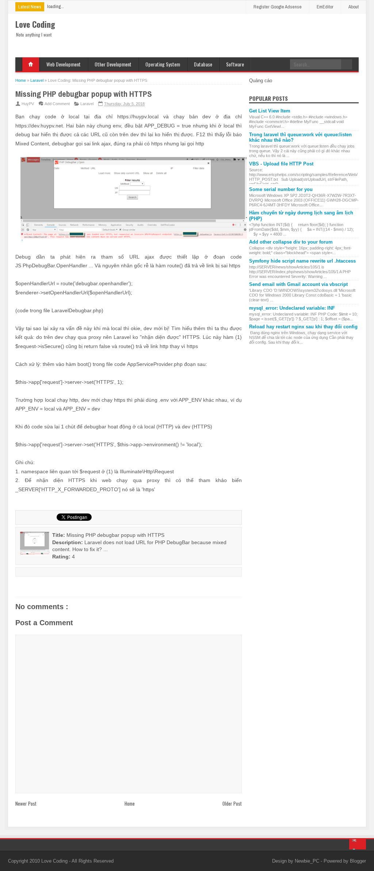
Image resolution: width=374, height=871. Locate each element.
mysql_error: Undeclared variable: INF (292, 308)
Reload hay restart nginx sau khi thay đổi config (303, 326)
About (353, 7)
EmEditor (325, 7)
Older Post (232, 803)
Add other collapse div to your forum (291, 242)
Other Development (113, 64)
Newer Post (26, 803)
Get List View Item (269, 111)
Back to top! (357, 844)
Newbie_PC (308, 861)
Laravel (87, 104)
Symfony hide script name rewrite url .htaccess (302, 261)
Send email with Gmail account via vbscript (298, 284)
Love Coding (55, 861)
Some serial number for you (281, 189)
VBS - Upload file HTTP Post (281, 164)
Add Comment (57, 104)
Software (235, 64)
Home (30, 64)
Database (203, 64)
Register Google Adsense (277, 7)
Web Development (63, 64)
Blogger (358, 861)
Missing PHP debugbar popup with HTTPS (83, 93)
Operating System (162, 64)
